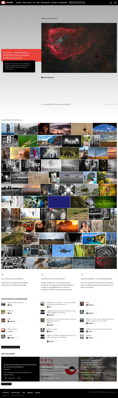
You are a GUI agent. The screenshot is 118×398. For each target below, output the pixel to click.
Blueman (91, 305)
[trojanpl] (12, 202)
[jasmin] (88, 165)
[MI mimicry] (112, 165)
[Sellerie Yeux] (11, 190)
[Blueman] (26, 129)
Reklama (30, 392)
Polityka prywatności (17, 395)
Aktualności (8, 354)
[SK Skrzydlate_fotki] (97, 226)
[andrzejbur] (10, 214)
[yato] (5, 153)
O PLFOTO (5, 392)
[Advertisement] (79, 91)
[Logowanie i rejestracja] (115, 2)
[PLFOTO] (7, 2)
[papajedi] (7, 129)
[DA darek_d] (69, 153)
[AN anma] (111, 239)
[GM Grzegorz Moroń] (60, 129)
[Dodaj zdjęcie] (111, 2)
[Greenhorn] (105, 129)
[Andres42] (106, 214)
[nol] (31, 165)
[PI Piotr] (112, 153)
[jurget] (107, 178)
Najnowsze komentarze (14, 299)
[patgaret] (51, 239)
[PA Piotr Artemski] (24, 226)
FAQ (23, 392)
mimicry (12, 337)
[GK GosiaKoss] (51, 165)
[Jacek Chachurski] (35, 153)
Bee (11, 305)
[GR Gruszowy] (84, 251)
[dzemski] (51, 226)
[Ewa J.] (59, 202)
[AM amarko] (28, 141)
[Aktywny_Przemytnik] (103, 165)
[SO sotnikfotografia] (85, 141)
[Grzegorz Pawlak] (83, 153)
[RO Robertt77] (84, 226)
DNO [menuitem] (38, 2)
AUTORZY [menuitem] (54, 2)
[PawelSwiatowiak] (67, 226)
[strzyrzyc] (107, 190)
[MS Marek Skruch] (84, 263)
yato (11, 331)
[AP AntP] (30, 214)
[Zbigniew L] (71, 178)
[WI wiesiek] (86, 190)
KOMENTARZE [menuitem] (62, 2)
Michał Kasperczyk (48, 77)
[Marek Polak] (82, 202)
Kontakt (37, 392)
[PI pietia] (46, 190)
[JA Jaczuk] (31, 190)
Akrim (51, 331)
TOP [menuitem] (34, 2)
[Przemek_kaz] (98, 153)
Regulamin (5, 395)
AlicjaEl (51, 325)
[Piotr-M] (45, 214)
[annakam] (38, 178)
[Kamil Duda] (41, 251)
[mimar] (12, 239)
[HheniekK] (68, 190)
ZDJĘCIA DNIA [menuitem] (27, 2)
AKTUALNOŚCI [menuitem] (45, 2)
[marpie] (11, 165)
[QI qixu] (35, 202)
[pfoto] (63, 251)
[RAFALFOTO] (6, 178)
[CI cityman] (54, 178)
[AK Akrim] (71, 141)
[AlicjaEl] (110, 226)
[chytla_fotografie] (82, 129)
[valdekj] (95, 214)
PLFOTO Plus (15, 392)
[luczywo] (37, 263)
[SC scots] (50, 153)
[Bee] (20, 153)
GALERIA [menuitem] (18, 2)
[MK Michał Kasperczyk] (106, 263)
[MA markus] (70, 165)
